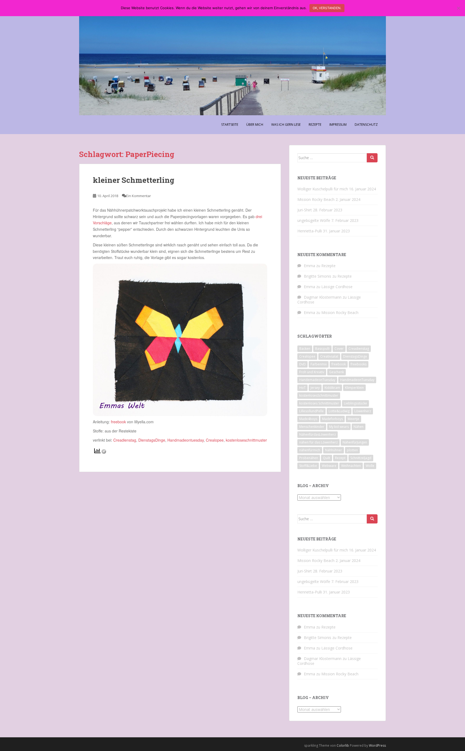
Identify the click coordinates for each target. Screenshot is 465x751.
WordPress (377, 745)
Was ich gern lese (286, 124)
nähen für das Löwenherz (318, 442)
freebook (118, 421)
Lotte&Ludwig (339, 411)
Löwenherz (362, 411)
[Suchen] (372, 157)
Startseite (229, 124)
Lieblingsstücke (355, 403)
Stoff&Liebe (308, 465)
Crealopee (215, 440)
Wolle (370, 465)
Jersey (315, 387)
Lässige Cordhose (337, 286)
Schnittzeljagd (360, 458)
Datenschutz (366, 124)
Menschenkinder (311, 426)
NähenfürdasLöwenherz (317, 434)
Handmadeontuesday (185, 440)
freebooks (359, 364)
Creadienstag (124, 440)
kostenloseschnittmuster (246, 440)
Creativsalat (329, 356)
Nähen (359, 426)
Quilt (326, 458)
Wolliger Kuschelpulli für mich (322, 188)
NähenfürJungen (355, 442)
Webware (329, 465)
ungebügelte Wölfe (313, 220)
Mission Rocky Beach (315, 199)
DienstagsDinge (151, 440)
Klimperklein (354, 387)
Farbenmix (319, 364)
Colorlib (343, 745)
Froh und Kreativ (311, 372)
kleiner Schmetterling (133, 180)
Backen (304, 348)
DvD (302, 364)
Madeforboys (332, 419)
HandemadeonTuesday (317, 380)
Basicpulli (322, 348)
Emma (309, 265)
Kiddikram (332, 387)
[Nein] (458, 8)
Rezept (340, 458)
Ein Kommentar (138, 195)
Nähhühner (333, 450)
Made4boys (308, 419)
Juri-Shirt (304, 209)
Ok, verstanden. (327, 8)
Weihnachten (351, 465)
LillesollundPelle (311, 411)
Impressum (338, 124)
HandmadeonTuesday (357, 380)
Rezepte (315, 124)
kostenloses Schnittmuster (319, 403)
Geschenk (336, 372)
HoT (302, 387)
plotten (352, 450)
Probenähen (308, 458)
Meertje (353, 419)
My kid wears (339, 426)
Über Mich (254, 124)
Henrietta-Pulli (309, 230)
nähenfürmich (309, 450)
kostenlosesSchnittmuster (318, 395)
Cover (339, 348)
